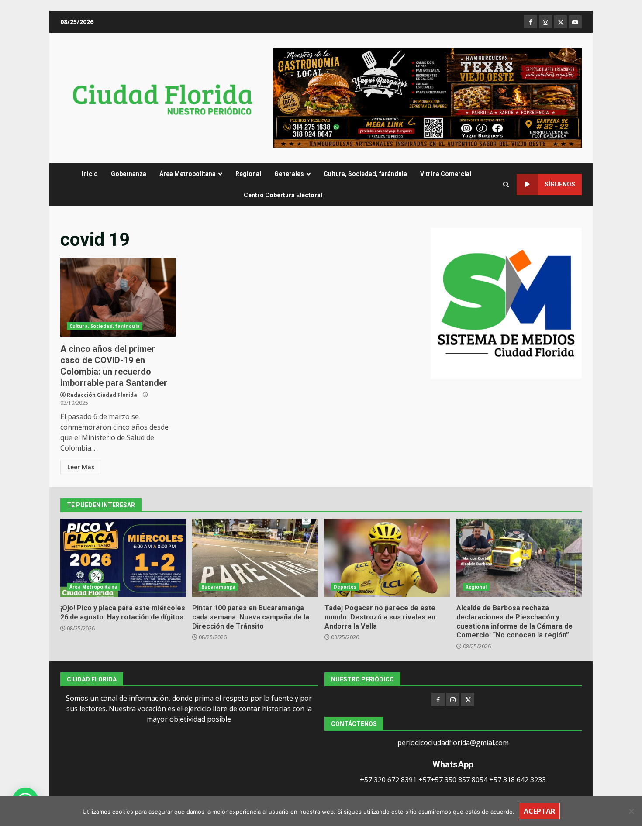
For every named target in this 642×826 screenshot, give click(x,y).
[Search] (506, 184)
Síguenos (560, 184)
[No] (631, 811)
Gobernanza (128, 173)
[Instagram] (452, 699)
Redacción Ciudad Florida (102, 395)
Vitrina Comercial (445, 173)
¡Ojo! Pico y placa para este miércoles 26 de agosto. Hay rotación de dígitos (123, 558)
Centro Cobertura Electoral (283, 195)
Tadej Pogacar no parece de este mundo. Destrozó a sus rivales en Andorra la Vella (387, 558)
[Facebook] (438, 699)
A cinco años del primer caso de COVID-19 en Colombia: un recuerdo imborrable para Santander (118, 297)
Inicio (90, 173)
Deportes (345, 587)
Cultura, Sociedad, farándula (365, 173)
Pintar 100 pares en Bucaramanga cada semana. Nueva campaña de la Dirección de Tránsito (255, 558)
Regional (248, 173)
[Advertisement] (427, 97)
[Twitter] (467, 699)
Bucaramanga (218, 587)
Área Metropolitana (187, 173)
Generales (289, 173)
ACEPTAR (539, 811)
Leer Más (80, 467)
